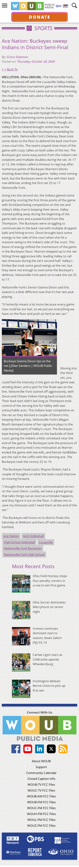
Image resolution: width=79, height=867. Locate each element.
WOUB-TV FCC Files (41, 784)
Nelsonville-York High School (24, 554)
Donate (39, 17)
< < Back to (10, 69)
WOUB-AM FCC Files (41, 796)
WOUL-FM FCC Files (41, 820)
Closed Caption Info (41, 779)
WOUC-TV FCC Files (41, 790)
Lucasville (46, 542)
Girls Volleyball (33, 536)
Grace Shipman (17, 57)
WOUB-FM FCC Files (41, 802)
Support (41, 767)
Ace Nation (11, 536)
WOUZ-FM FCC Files (41, 825)
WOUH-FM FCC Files (41, 814)
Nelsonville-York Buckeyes (23, 548)
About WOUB (41, 761)
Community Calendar (41, 773)
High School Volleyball (19, 542)
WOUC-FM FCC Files (41, 808)
